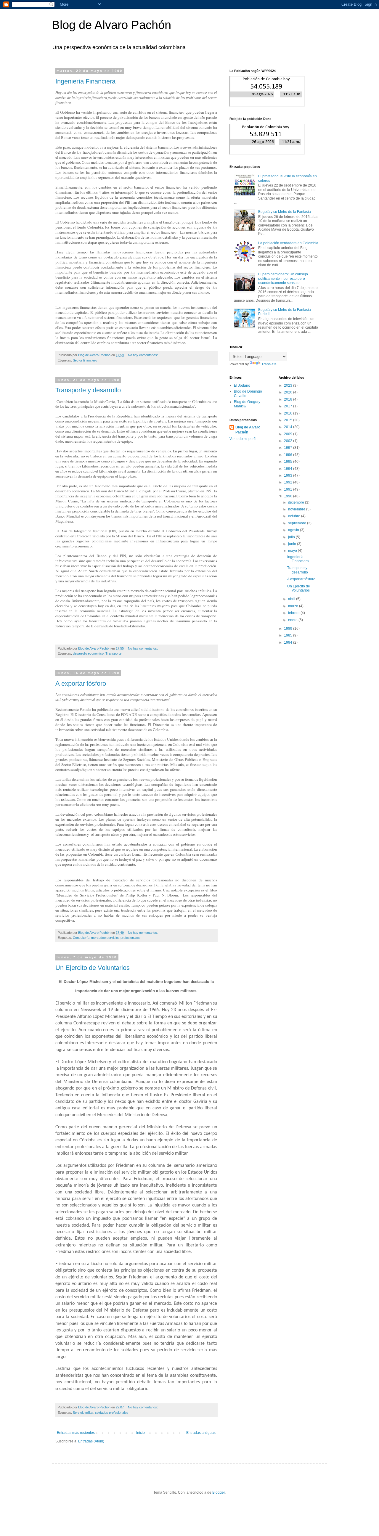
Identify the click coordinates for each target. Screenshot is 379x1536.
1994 (288, 469)
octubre (294, 516)
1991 (288, 489)
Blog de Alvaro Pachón (111, 24)
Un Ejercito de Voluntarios (92, 967)
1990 (288, 496)
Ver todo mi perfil (242, 439)
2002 (288, 441)
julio (292, 537)
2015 (288, 420)
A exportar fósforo (80, 683)
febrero (294, 613)
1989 (288, 628)
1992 (288, 482)
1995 (288, 461)
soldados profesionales (111, 1412)
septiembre (297, 523)
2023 (288, 385)
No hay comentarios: (143, 355)
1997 (288, 448)
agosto (294, 530)
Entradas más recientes (76, 1433)
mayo (293, 551)
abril (292, 599)
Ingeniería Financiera (85, 81)
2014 (288, 427)
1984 (288, 642)
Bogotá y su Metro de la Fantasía (284, 212)
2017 (288, 406)
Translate (269, 364)
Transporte (113, 653)
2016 (288, 413)
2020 (288, 392)
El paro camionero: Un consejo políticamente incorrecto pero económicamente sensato (283, 278)
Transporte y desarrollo (88, 390)
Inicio (140, 1433)
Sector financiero (85, 360)
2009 (288, 434)
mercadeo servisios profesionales (115, 937)
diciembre (296, 502)
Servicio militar (83, 1412)
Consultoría (81, 937)
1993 (288, 475)
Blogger (218, 1492)
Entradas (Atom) (91, 1441)
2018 (288, 399)
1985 (288, 635)
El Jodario (242, 385)
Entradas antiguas (201, 1433)
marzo (293, 606)
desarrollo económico (88, 653)
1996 (288, 455)
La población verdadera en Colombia (288, 243)
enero (293, 620)
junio (292, 544)
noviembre (297, 509)
